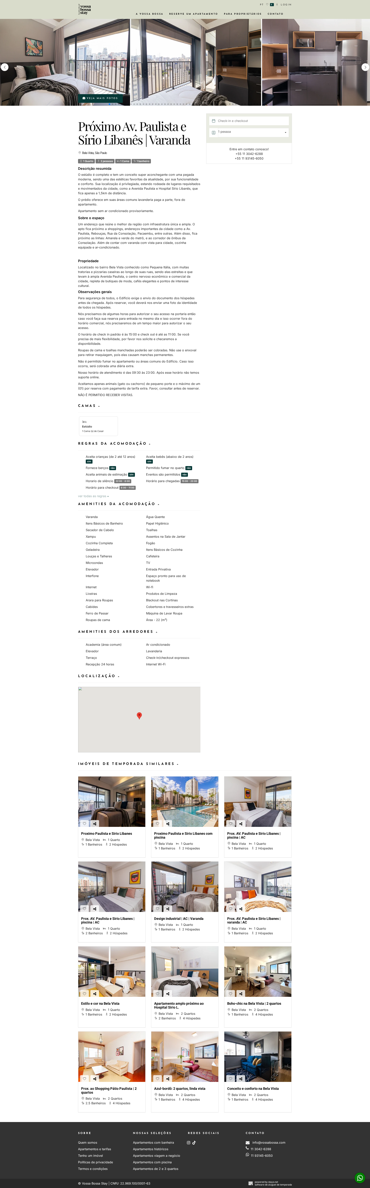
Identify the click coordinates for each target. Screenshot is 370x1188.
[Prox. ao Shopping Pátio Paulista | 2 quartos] (111, 1057)
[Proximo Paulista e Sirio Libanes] (111, 802)
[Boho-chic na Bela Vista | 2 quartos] (257, 971)
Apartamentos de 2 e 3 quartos (155, 1169)
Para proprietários (243, 14)
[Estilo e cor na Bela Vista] (111, 971)
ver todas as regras (92, 496)
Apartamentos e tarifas (94, 1149)
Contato (276, 14)
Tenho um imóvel (90, 1156)
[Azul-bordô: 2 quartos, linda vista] (184, 1057)
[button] (365, 67)
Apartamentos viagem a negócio (156, 1156)
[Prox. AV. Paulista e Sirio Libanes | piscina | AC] (257, 802)
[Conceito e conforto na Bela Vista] (257, 1057)
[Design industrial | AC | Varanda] (184, 887)
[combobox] (253, 132)
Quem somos (87, 1142)
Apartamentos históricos (150, 1149)
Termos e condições (93, 1169)
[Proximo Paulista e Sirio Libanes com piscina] (184, 802)
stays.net (273, 1181)
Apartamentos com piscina (152, 1162)
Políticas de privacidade (95, 1162)
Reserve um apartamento (193, 14)
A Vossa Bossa (149, 14)
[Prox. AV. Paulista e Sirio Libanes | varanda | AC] (257, 887)
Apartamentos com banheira (153, 1142)
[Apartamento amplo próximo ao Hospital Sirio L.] (184, 971)
